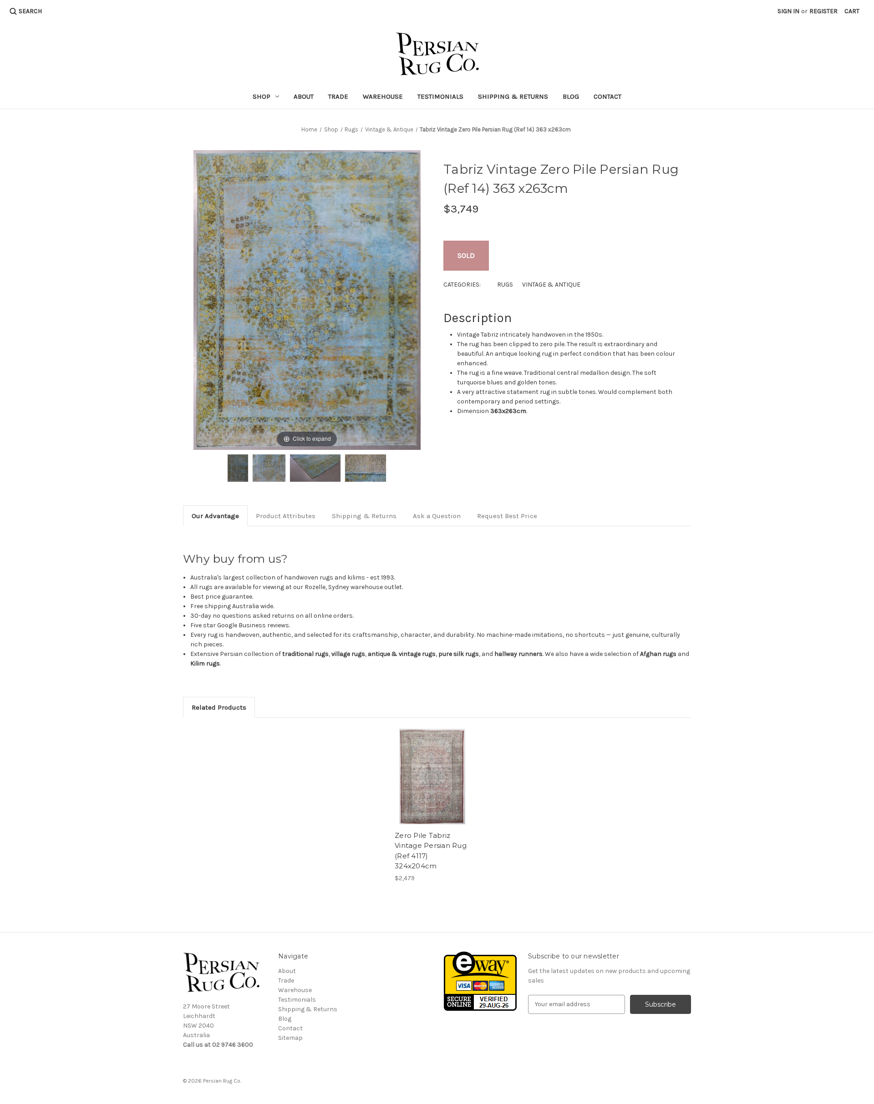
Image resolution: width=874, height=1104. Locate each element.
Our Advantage (215, 516)
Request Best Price (507, 516)
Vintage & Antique (551, 284)
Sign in (788, 11)
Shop (261, 96)
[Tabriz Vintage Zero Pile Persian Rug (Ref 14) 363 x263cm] (238, 468)
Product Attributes (285, 516)
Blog (571, 96)
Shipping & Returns (513, 96)
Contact (607, 96)
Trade (338, 96)
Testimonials (440, 96)
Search (30, 11)
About (304, 96)
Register (823, 11)
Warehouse (383, 96)
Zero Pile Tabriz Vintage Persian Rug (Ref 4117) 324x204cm (431, 851)
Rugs (505, 284)
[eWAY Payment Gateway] (480, 980)
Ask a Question (437, 516)
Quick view (432, 776)
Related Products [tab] (219, 707)
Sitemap (290, 1038)
